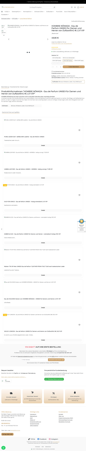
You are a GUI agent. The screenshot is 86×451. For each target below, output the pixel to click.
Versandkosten (56, 441)
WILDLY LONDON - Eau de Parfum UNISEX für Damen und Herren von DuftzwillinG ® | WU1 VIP (33, 331)
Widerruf (32, 420)
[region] (43, 2)
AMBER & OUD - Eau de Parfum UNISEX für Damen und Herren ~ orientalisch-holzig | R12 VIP (32, 234)
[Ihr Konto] (75, 7)
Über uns (61, 416)
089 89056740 (5, 423)
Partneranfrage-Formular (65, 420)
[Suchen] (54, 7)
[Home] (2, 11)
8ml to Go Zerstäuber (69, 57)
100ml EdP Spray (79, 60)
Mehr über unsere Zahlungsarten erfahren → (13, 377)
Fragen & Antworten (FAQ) (66, 418)
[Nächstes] (48, 39)
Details (43, 145)
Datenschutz (33, 416)
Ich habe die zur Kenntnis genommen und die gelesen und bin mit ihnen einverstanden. (44, 356)
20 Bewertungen (56, 49)
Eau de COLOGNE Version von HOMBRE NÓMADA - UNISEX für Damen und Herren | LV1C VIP (32, 299)
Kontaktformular (15, 430)
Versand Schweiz (34, 423)
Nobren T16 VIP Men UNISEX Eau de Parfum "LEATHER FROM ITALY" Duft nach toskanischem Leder (34, 266)
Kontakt (61, 414)
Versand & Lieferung (35, 421)
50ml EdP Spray (67, 60)
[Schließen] (84, 1)
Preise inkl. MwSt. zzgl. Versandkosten (62, 43)
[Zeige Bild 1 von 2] (27, 52)
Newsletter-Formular (64, 421)
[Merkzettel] (71, 7)
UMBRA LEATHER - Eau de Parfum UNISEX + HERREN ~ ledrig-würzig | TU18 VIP (28, 169)
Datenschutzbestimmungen (25, 356)
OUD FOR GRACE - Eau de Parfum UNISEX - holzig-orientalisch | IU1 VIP (25, 201)
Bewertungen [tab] (24, 87)
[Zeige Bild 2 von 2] (29, 52)
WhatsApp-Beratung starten (55, 379)
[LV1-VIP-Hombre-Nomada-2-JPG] (28, 39)
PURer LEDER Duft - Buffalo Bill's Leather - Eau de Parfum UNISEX (24, 136)
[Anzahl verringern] (53, 66)
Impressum (33, 414)
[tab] (5, 87)
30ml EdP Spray (56, 60)
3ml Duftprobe (56, 57)
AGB (53, 356)
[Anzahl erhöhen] (60, 66)
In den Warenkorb (74, 66)
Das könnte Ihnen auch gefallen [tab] (10, 112)
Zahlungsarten (34, 425)
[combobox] (41, 7)
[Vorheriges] (9, 39)
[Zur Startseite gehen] (8, 7)
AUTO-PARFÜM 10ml (58, 63)
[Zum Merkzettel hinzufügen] (79, 130)
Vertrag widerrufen (7, 434)
